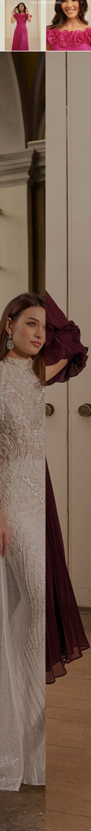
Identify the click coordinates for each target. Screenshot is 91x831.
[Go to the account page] (87, 2)
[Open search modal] (84, 2)
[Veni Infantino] (45, 2)
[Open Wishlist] (89, 829)
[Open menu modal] (3, 2)
